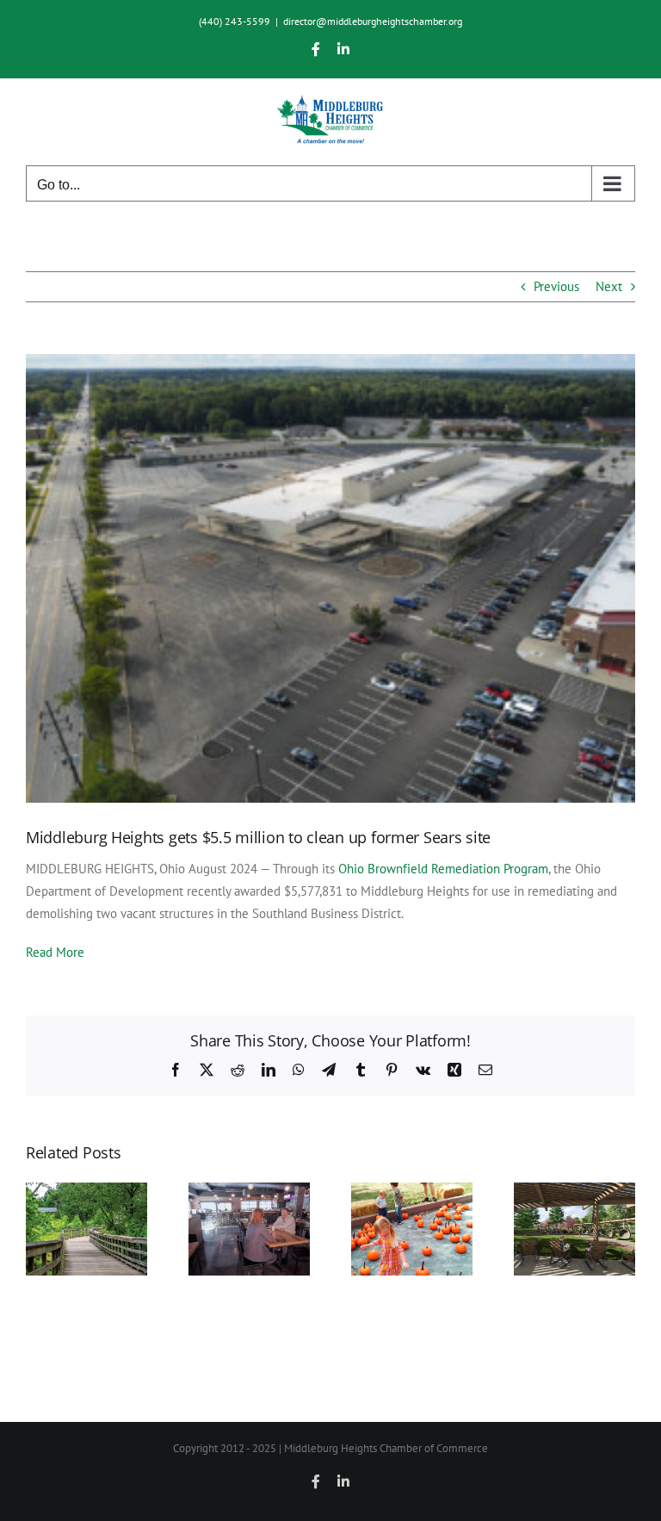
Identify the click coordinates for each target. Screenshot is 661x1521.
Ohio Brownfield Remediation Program (443, 868)
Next (609, 286)
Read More (55, 952)
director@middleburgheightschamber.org (372, 21)
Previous (556, 286)
